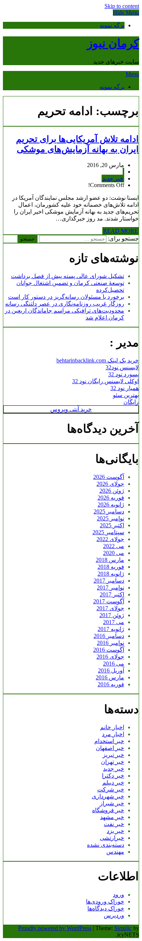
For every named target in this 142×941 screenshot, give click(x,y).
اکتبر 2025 (112, 525)
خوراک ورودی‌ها (105, 901)
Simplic (123, 928)
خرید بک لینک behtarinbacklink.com (97, 360)
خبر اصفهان (110, 748)
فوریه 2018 (111, 567)
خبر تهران (112, 762)
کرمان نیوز (113, 43)
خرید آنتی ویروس (71, 409)
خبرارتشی (112, 838)
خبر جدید (112, 178)
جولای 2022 (110, 539)
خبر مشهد (112, 817)
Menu (132, 74)
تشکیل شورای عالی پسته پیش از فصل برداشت (67, 276)
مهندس (115, 852)
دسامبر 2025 (109, 511)
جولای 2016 (110, 657)
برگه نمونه (112, 25)
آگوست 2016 (108, 650)
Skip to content (121, 6)
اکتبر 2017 (112, 594)
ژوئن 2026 (111, 491)
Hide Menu (126, 12)
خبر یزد (115, 831)
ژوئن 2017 (111, 615)
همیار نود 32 (124, 388)
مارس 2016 (110, 677)
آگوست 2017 (108, 601)
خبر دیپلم (113, 782)
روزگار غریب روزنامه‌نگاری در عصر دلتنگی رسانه (64, 304)
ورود (118, 895)
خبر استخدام (109, 741)
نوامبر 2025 (110, 518)
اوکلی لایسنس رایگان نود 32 (105, 381)
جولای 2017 (110, 608)
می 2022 (113, 546)
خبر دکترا (113, 776)
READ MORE (120, 231)
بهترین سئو (126, 395)
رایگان (131, 402)
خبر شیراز (112, 803)
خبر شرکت (110, 789)
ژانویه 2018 (111, 574)
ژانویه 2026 (111, 504)
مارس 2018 (110, 560)
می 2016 (113, 663)
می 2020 (113, 553)
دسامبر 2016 (109, 636)
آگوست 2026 (108, 477)
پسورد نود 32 (123, 374)
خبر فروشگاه (108, 810)
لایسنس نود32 (122, 367)
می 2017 (113, 622)
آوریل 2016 (111, 670)
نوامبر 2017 (110, 587)
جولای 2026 (110, 484)
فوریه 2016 (111, 684)
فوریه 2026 (111, 498)
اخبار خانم (112, 727)
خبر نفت (114, 824)
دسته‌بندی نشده (105, 845)
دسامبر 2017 (109, 580)
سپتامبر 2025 (108, 532)
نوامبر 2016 (110, 643)
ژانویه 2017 (111, 629)
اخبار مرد (113, 734)
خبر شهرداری (108, 796)
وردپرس (114, 915)
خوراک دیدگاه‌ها (105, 908)
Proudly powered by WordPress (54, 928)
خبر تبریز (113, 755)
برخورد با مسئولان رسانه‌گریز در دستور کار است (66, 297)
